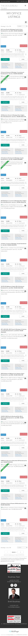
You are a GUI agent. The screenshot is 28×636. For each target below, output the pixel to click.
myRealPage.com (14, 632)
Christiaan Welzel (9, 634)
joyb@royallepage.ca (15, 581)
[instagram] (16, 585)
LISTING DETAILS (5, 59)
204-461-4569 (4, 66)
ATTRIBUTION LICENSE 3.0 (22, 634)
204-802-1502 (18, 66)
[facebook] (12, 585)
